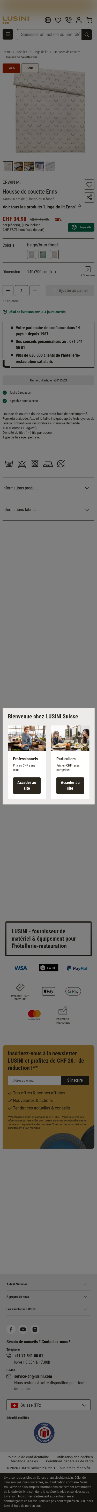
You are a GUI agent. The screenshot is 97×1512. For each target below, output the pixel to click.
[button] (27, 762)
